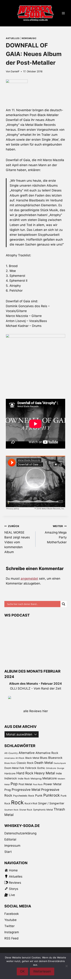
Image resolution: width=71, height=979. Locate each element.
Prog (7, 790)
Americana (9, 758)
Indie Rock (24, 778)
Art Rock (19, 758)
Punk (38, 795)
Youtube (10, 920)
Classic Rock (25, 763)
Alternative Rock (47, 753)
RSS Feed (11, 938)
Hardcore (9, 773)
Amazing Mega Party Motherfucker (56, 534)
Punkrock (51, 795)
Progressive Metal (26, 790)
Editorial (10, 839)
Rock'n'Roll (31, 803)
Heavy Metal (44, 773)
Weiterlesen (42, 971)
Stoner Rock (25, 809)
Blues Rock (10, 763)
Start (8, 852)
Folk (21, 767)
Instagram (11, 932)
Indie (59, 773)
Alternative (27, 753)
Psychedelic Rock (23, 795)
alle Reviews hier (35, 711)
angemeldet (29, 578)
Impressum (12, 845)
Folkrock (30, 768)
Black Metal (32, 757)
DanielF (15, 71)
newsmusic (29, 38)
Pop (14, 784)
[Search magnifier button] (63, 604)
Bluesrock (55, 758)
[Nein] (66, 966)
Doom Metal (11, 767)
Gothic (41, 767)
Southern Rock (11, 810)
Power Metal (52, 784)
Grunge (60, 768)
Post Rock (38, 784)
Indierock (10, 778)
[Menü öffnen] (63, 13)
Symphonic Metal (43, 809)
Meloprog (36, 778)
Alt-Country (11, 753)
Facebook (11, 914)
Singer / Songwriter (51, 803)
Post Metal (25, 784)
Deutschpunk (60, 763)
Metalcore (49, 778)
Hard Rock (24, 773)
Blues (43, 758)
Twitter (9, 926)
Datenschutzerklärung (20, 833)
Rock (17, 802)
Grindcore (51, 768)
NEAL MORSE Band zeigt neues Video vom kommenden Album (17, 539)
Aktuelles (12, 38)
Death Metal (43, 763)
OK (22, 971)
